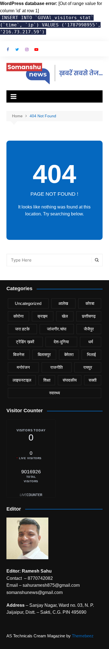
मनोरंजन (23, 367)
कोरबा (90, 303)
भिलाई (91, 354)
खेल (65, 316)
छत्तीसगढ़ (89, 316)
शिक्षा (46, 380)
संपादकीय (70, 380)
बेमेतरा (69, 354)
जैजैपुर (89, 329)
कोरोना (18, 316)
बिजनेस (18, 354)
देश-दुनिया (61, 341)
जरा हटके (22, 329)
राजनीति (56, 367)
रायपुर (87, 367)
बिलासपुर (44, 354)
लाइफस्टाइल (22, 380)
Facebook (8, 49)
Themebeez (83, 635)
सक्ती (92, 380)
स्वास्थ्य (54, 393)
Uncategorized (28, 303)
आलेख (63, 303)
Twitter (17, 49)
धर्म (90, 341)
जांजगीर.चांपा (56, 329)
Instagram (27, 49)
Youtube (36, 49)
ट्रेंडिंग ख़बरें (25, 341)
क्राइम (42, 316)
